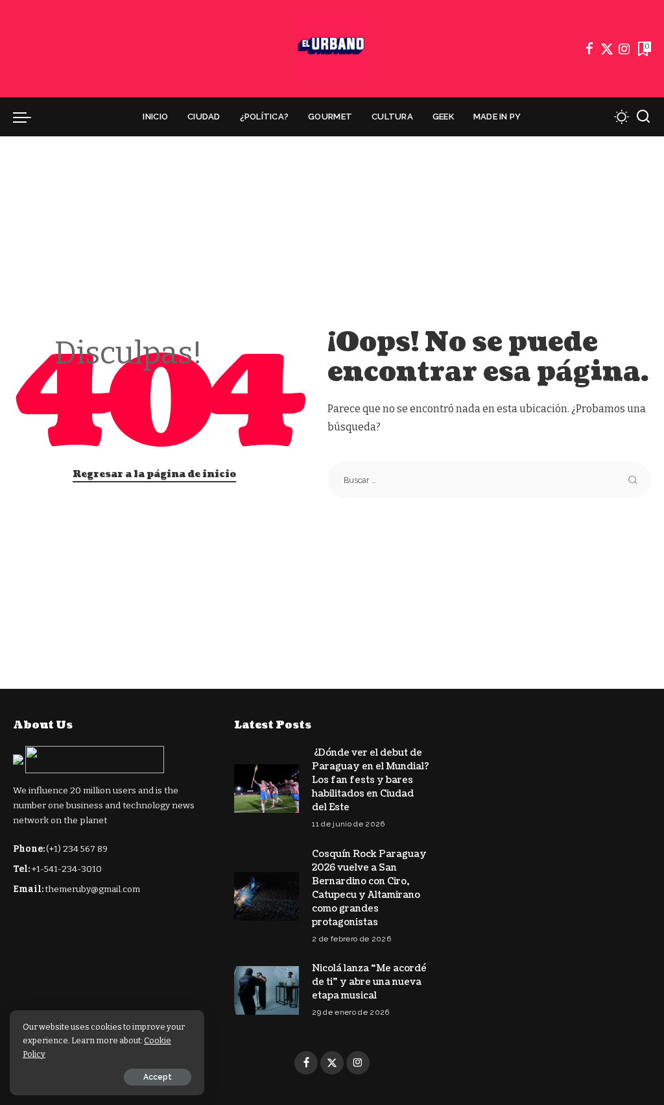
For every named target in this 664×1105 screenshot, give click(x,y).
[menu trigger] (28, 116)
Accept (157, 1077)
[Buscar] (643, 116)
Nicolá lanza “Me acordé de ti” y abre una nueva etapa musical (369, 982)
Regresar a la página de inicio (154, 474)
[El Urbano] (332, 48)
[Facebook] (589, 48)
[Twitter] (606, 48)
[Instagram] (624, 48)
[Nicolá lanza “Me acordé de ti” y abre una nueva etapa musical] (266, 990)
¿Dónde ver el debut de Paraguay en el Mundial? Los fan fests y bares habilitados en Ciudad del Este (370, 780)
